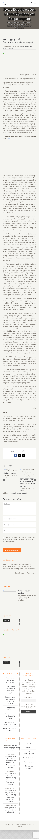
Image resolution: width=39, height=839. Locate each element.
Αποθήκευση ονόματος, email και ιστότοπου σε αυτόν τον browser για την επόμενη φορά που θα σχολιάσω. (19, 539)
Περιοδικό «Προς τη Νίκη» (10, 730)
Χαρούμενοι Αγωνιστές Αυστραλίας (10, 680)
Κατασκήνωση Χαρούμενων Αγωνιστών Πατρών (10, 700)
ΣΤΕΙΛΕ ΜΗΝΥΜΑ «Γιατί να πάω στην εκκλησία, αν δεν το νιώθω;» (28, 473)
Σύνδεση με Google (29, 767)
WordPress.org (29, 762)
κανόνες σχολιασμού (19, 493)
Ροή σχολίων (28, 758)
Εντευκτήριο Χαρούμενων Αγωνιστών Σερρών (10, 689)
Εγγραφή (29, 743)
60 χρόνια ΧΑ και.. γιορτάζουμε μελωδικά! (10, 810)
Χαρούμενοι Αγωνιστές (22, 824)
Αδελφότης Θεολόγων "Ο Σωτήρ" (10, 716)
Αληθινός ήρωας (11, 470)
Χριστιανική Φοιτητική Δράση (10, 723)
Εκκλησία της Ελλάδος (10, 709)
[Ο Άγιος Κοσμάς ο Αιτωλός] (9, 599)
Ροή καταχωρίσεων (29, 752)
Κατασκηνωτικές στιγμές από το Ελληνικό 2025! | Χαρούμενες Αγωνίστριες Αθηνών (10, 761)
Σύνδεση (29, 747)
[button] (4, 480)
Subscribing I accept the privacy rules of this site (28, 706)
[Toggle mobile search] (32, 3)
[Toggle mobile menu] (35, 3)
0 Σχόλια (10, 48)
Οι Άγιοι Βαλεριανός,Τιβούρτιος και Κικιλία (12, 747)
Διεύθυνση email (29, 697)
